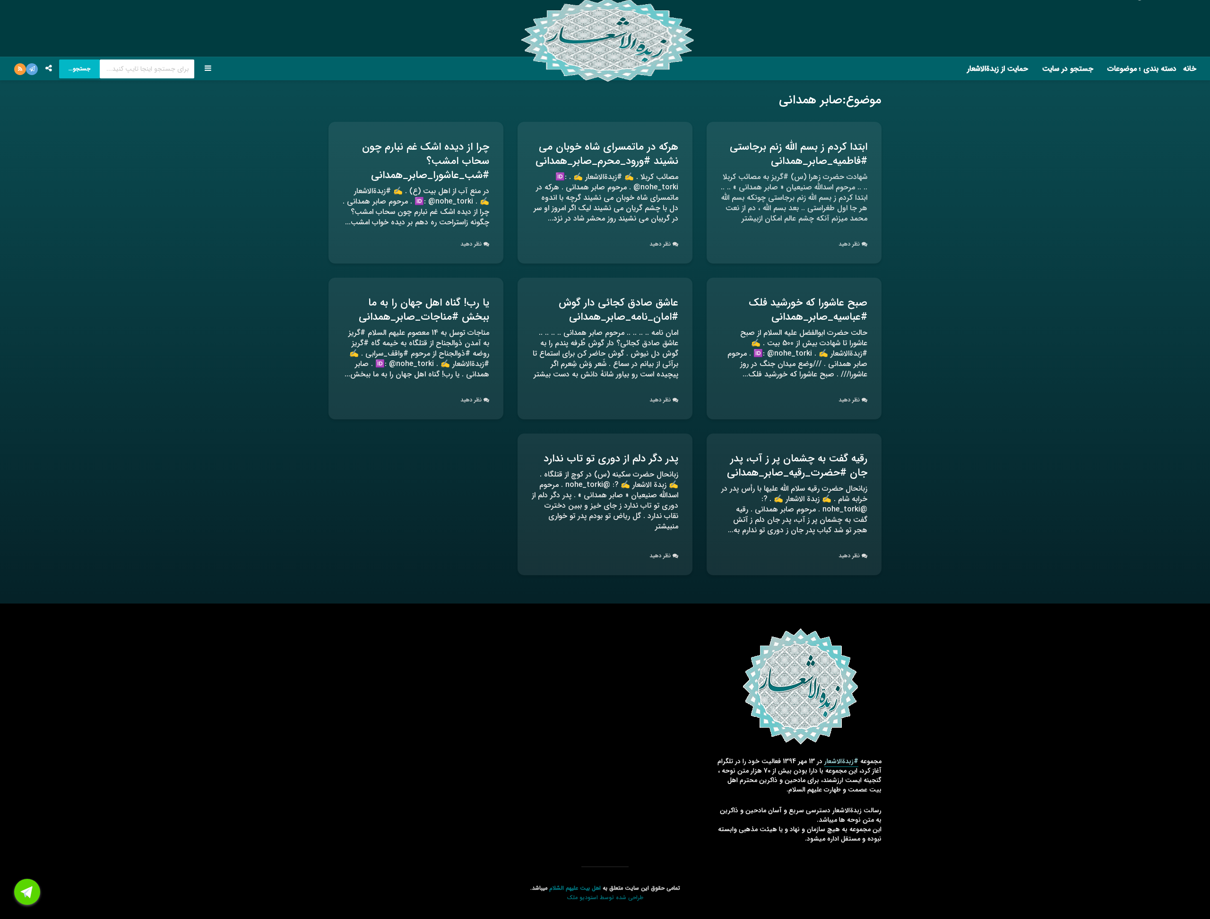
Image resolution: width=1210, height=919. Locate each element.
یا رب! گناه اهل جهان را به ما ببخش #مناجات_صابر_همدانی (424, 310)
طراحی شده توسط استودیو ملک (605, 897)
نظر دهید (849, 243)
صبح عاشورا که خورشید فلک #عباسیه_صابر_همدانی (808, 310)
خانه (1189, 69)
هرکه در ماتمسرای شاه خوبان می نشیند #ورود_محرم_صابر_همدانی (607, 154)
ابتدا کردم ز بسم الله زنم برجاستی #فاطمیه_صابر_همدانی (798, 154)
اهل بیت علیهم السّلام (575, 888)
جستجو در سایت (1067, 69)
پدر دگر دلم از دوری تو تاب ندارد (611, 458)
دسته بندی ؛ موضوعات (1141, 69)
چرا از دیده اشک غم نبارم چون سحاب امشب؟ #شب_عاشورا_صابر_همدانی (425, 161)
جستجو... (79, 68)
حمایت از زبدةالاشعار (997, 69)
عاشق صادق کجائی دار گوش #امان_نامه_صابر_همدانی (618, 310)
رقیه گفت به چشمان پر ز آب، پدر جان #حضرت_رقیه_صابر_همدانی (797, 465)
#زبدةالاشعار (841, 761)
